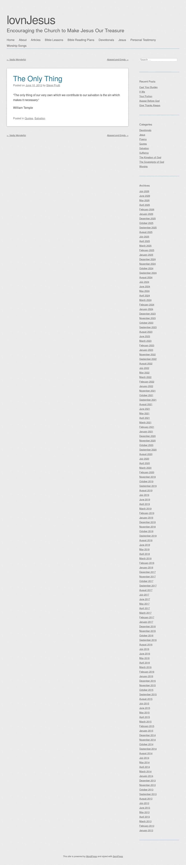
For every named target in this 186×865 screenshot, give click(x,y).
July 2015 (144, 703)
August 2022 (145, 363)
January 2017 (146, 622)
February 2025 (146, 250)
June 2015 (144, 708)
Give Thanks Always (149, 105)
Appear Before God (149, 100)
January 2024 (146, 309)
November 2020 (147, 440)
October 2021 (146, 395)
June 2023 (144, 336)
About (23, 40)
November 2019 (147, 476)
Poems (143, 139)
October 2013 (146, 789)
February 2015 (146, 726)
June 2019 (144, 499)
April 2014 (144, 767)
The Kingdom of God (150, 157)
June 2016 (144, 653)
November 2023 (147, 318)
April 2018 (144, 554)
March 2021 (145, 422)
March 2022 (145, 377)
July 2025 (144, 236)
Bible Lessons (54, 40)
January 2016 (146, 676)
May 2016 (144, 658)
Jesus (122, 40)
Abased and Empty (117, 59)
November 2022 (147, 354)
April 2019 (144, 504)
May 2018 (144, 549)
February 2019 (146, 513)
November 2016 (147, 631)
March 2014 (145, 771)
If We (142, 91)
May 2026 (144, 200)
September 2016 (148, 640)
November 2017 (147, 576)
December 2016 (147, 626)
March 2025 (145, 245)
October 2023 (146, 322)
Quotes (29, 118)
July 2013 (144, 803)
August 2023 (145, 331)
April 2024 (144, 295)
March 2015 (145, 721)
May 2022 (144, 372)
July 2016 (144, 649)
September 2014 (148, 748)
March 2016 (145, 667)
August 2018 (145, 540)
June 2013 (144, 807)
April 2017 (144, 608)
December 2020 (147, 436)
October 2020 (146, 445)
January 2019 (146, 517)
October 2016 (146, 635)
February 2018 (146, 563)
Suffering (144, 152)
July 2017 (144, 594)
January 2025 (146, 254)
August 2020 (145, 454)
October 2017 (146, 581)
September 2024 (148, 272)
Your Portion (145, 96)
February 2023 (146, 345)
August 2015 (145, 699)
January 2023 (146, 350)
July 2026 (144, 191)
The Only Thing (37, 78)
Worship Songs (17, 46)
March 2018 (145, 558)
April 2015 (144, 717)
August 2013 (145, 798)
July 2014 (144, 757)
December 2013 (147, 780)
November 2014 (147, 739)
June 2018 (144, 544)
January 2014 (146, 776)
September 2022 (148, 359)
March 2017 (145, 612)
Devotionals (106, 40)
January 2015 (146, 730)
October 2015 (146, 689)
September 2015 (148, 694)
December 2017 (147, 572)
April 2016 (144, 662)
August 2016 (145, 644)
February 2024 (146, 304)
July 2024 (144, 282)
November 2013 (147, 785)
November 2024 (147, 263)
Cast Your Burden (148, 87)
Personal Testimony (143, 40)
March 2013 (145, 821)
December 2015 (147, 680)
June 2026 (144, 195)
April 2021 (144, 418)
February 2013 (146, 825)
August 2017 (145, 590)
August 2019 (145, 490)
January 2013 (146, 830)
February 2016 (146, 671)
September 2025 (148, 227)
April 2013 (144, 816)
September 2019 (148, 486)
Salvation (40, 118)
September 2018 (148, 535)
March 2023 (145, 340)
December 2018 (147, 522)
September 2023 (148, 327)
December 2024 (147, 259)
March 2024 (145, 300)
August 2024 (145, 277)
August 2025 (145, 232)
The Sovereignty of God (151, 162)
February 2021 (146, 427)
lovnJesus (31, 19)
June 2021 (144, 408)
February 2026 (146, 209)
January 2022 (146, 386)
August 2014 (145, 753)
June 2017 (144, 599)
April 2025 (144, 241)
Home (11, 40)
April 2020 (144, 463)
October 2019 (146, 481)
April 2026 (144, 205)
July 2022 (144, 368)
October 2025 (146, 223)
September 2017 (148, 585)
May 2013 (144, 812)
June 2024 (144, 286)
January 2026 (146, 214)
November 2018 (147, 526)
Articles (36, 40)
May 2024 (144, 291)
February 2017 (146, 617)
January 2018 (146, 567)
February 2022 (146, 381)
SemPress (118, 856)
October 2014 (146, 744)
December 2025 (147, 218)
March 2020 (145, 467)
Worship (143, 166)
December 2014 (147, 735)
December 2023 (147, 313)
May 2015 (144, 712)
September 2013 (148, 794)
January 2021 (146, 431)
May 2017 (144, 603)
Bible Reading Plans (81, 40)
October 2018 (146, 531)
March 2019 (145, 508)
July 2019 (144, 495)
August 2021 (145, 404)
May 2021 (144, 413)
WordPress (91, 856)
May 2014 (144, 762)
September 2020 (148, 449)
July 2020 (144, 458)
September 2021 (148, 399)
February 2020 (146, 472)
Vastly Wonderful (16, 59)
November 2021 (147, 390)
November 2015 (147, 685)
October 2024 (146, 268)
